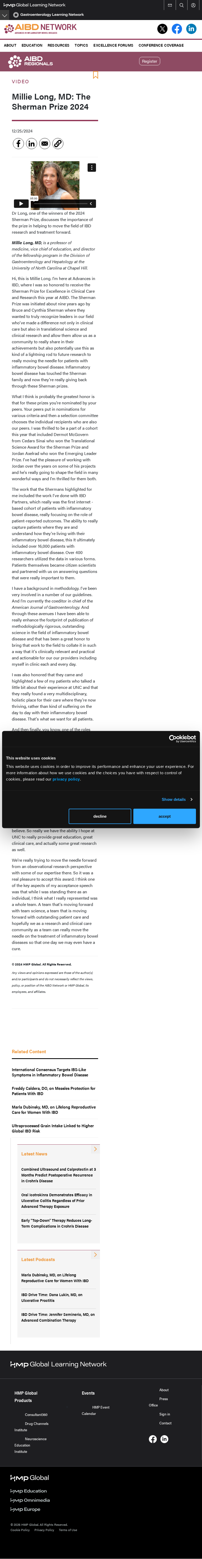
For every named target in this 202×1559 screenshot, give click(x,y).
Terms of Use (68, 1529)
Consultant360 (36, 1414)
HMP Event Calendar (95, 1410)
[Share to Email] (44, 143)
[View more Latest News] (95, 1149)
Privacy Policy (44, 1529)
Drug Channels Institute (31, 1426)
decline (100, 816)
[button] (57, 143)
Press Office (158, 1402)
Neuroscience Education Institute (30, 1445)
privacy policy (66, 779)
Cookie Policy (20, 1529)
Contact (165, 1422)
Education (32, 45)
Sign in (164, 1413)
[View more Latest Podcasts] (95, 1254)
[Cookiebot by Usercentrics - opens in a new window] (173, 739)
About (10, 45)
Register (149, 61)
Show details (174, 799)
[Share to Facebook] (18, 143)
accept (165, 816)
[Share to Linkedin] (31, 143)
